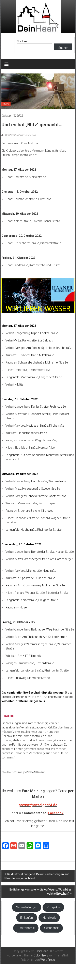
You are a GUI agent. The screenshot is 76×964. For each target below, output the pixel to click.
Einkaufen (26, 917)
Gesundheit (51, 928)
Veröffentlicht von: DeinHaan (20, 135)
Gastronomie (25, 928)
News (6, 103)
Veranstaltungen (26, 907)
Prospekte (53, 907)
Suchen (22, 41)
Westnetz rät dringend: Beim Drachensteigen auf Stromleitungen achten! (36, 876)
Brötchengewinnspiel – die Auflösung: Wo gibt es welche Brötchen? (41, 891)
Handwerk (49, 917)
